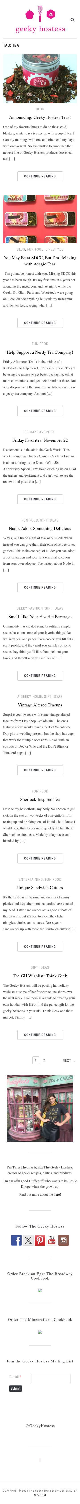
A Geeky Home (29, 696)
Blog (40, 109)
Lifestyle (54, 249)
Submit (15, 1388)
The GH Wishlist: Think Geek (40, 976)
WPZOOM (40, 1495)
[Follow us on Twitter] (28, 1240)
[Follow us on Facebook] (16, 1240)
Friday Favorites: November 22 (40, 440)
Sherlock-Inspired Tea (40, 799)
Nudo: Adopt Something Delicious (40, 528)
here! (57, 1194)
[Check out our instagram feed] (63, 1240)
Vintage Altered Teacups (40, 705)
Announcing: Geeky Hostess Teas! (40, 117)
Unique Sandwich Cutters (40, 887)
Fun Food (35, 249)
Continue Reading (40, 176)
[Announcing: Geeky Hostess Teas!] (40, 78)
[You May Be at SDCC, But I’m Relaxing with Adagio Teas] (40, 218)
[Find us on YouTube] (51, 1240)
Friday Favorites (40, 432)
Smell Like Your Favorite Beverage (40, 617)
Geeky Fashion (30, 608)
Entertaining (31, 879)
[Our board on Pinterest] (40, 1240)
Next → (69, 1060)
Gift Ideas (49, 520)
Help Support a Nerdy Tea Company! (40, 352)
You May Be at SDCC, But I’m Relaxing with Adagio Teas (40, 261)
